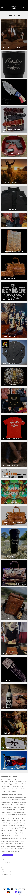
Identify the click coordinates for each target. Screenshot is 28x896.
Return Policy (4, 869)
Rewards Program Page (6, 874)
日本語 (16, 883)
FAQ (2, 864)
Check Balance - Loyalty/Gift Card (8, 872)
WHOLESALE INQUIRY (5, 862)
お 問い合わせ (4, 860)
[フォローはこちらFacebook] (2, 879)
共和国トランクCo (5, 867)
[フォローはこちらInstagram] (6, 879)
